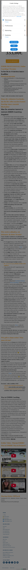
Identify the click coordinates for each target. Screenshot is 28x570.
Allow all (14, 49)
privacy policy (19, 16)
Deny (14, 45)
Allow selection (14, 42)
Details (7, 37)
